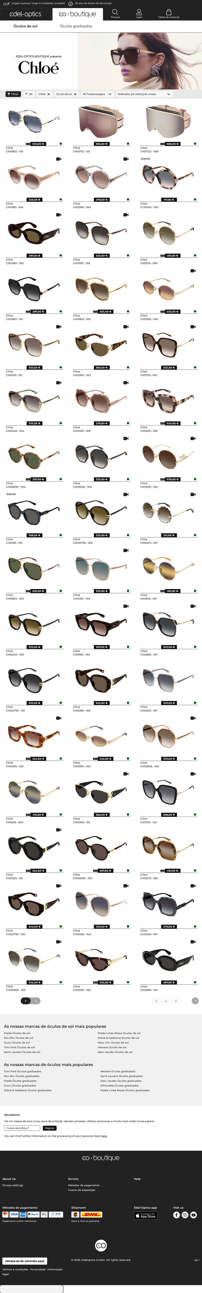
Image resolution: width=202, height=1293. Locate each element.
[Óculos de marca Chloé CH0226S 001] (168, 902)
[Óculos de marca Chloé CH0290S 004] (101, 176)
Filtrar (14, 94)
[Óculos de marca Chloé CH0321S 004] (34, 791)
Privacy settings (12, 1185)
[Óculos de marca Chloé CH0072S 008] (168, 120)
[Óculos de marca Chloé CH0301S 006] (168, 399)
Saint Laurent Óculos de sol (22, 1052)
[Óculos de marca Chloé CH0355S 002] (101, 735)
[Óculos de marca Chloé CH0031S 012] (34, 343)
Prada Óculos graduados (20, 1080)
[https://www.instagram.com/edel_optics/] (185, 1216)
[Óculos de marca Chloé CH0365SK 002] (101, 847)
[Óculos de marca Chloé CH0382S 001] (34, 120)
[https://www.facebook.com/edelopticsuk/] (176, 1216)
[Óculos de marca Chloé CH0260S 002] (101, 343)
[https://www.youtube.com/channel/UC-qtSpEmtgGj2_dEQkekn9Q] (193, 1216)
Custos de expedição (81, 1190)
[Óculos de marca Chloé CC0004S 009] (168, 176)
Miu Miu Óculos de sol (18, 1037)
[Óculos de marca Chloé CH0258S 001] (168, 958)
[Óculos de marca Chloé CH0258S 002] (34, 231)
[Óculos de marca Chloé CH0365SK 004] (34, 455)
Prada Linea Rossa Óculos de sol (119, 1033)
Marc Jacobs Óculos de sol (115, 1052)
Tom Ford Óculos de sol (19, 1047)
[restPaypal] (33, 1215)
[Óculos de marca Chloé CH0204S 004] (34, 399)
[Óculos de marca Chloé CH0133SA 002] (168, 735)
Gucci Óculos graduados (20, 1085)
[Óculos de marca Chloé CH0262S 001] (168, 679)
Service (73, 1179)
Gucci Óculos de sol (17, 1042)
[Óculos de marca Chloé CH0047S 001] (168, 511)
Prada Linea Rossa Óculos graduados (125, 1090)
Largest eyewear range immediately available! (38, 3)
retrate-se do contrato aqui (24, 1261)
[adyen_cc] (5, 1215)
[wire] (56, 1215)
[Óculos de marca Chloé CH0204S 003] (34, 623)
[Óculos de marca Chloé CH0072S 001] (101, 120)
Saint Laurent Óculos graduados (121, 1076)
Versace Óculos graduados (117, 1071)
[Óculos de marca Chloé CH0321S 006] (168, 231)
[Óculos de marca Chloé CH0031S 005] (101, 231)
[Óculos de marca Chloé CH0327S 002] (168, 847)
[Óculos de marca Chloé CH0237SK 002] (34, 902)
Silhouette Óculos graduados (119, 1085)
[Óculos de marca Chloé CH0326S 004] (168, 287)
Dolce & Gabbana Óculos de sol (118, 1037)
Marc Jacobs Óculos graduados (120, 1080)
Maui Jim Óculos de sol (113, 1042)
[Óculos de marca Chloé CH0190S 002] (101, 623)
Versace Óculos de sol (112, 1047)
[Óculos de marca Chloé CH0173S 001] (168, 791)
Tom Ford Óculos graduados (22, 1071)
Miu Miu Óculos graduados (21, 1076)
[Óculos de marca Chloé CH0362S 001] (34, 287)
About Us (9, 1179)
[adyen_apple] (44, 1215)
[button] (25, 14)
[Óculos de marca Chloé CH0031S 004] (101, 567)
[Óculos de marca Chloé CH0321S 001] (168, 567)
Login (139, 17)
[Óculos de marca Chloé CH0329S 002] (168, 455)
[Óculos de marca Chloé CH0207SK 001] (34, 679)
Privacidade (38, 1269)
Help (137, 1179)
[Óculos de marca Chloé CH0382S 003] (34, 567)
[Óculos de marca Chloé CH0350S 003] (101, 958)
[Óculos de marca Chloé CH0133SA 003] (101, 455)
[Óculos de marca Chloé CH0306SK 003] (34, 958)
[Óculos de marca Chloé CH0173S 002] (168, 343)
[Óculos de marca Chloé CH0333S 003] (34, 735)
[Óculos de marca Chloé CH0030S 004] (101, 902)
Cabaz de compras (169, 17)
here (104, 1136)
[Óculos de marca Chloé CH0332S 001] (34, 847)
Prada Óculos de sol (17, 1033)
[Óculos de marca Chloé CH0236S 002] (101, 679)
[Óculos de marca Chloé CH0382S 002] (101, 287)
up (196, 1259)
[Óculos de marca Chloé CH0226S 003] (101, 399)
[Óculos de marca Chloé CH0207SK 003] (101, 511)
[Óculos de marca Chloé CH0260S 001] (101, 791)
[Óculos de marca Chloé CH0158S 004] (34, 176)
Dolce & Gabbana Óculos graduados (28, 1090)
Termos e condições (15, 1269)
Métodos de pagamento (84, 1185)
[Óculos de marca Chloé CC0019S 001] (34, 511)
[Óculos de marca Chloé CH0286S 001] (168, 623)
